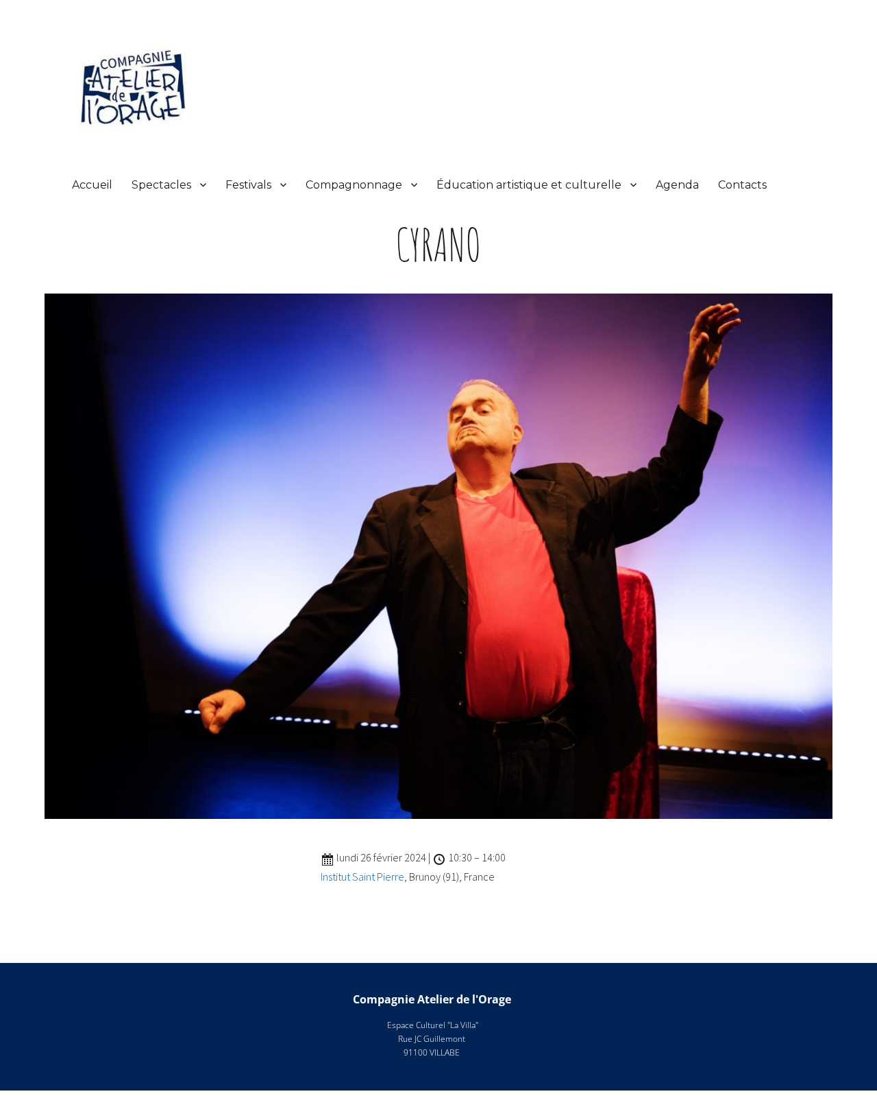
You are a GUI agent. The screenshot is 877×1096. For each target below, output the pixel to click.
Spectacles (161, 184)
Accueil (92, 184)
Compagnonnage (354, 184)
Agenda (677, 184)
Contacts (742, 184)
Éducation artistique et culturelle (528, 184)
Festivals (248, 184)
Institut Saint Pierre (362, 876)
